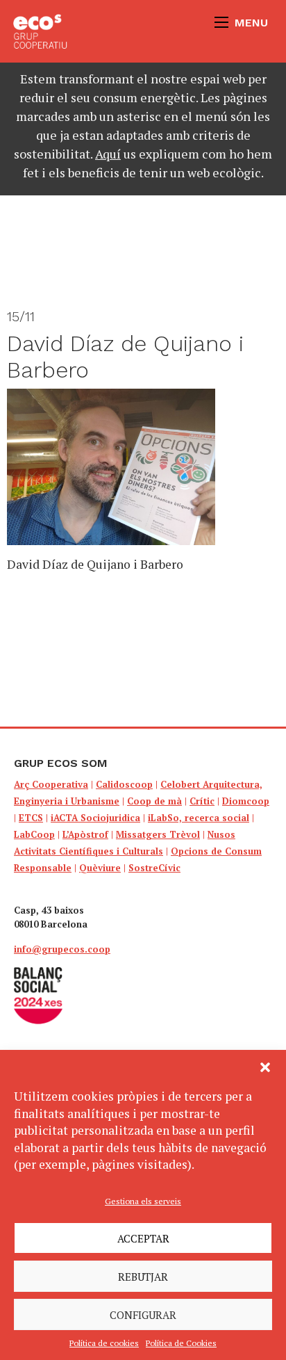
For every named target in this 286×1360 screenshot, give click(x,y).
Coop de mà (154, 801)
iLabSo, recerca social (198, 817)
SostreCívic (154, 867)
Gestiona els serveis (143, 1201)
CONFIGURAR (143, 1315)
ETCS (31, 817)
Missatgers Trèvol (158, 834)
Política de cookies (104, 1343)
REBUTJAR (143, 1277)
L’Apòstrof (85, 834)
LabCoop (34, 834)
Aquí (108, 153)
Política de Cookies (181, 1343)
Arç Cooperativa (51, 784)
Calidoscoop (124, 784)
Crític (202, 801)
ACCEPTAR (143, 1238)
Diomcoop (245, 801)
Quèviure (100, 867)
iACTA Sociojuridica (95, 817)
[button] (265, 1067)
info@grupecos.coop (62, 949)
